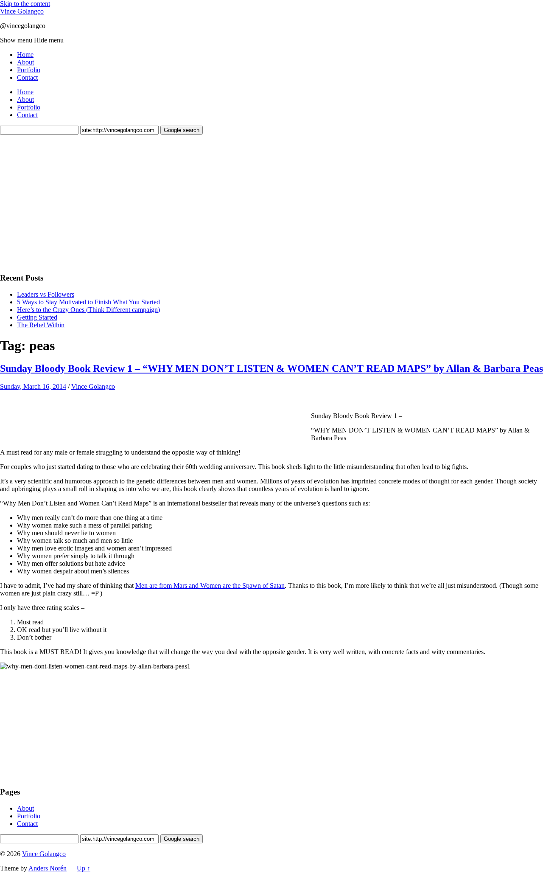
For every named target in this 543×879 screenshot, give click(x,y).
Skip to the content (25, 3)
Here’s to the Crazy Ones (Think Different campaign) (88, 309)
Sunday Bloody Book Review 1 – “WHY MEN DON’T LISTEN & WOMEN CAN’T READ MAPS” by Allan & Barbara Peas (271, 368)
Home (25, 54)
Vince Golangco (22, 11)
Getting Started (37, 317)
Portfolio (28, 69)
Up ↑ (83, 868)
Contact (27, 77)
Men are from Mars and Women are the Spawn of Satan (210, 585)
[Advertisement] (63, 202)
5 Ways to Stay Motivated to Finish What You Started (88, 302)
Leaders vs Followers (45, 294)
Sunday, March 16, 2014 (33, 386)
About (25, 62)
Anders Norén (47, 868)
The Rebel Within (40, 325)
